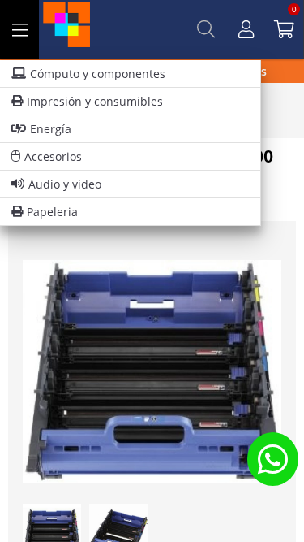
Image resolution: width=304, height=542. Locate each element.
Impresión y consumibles (95, 101)
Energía (50, 129)
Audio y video (64, 184)
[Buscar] (206, 29)
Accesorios (53, 156)
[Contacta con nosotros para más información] (272, 458)
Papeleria (52, 211)
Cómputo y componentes (97, 73)
